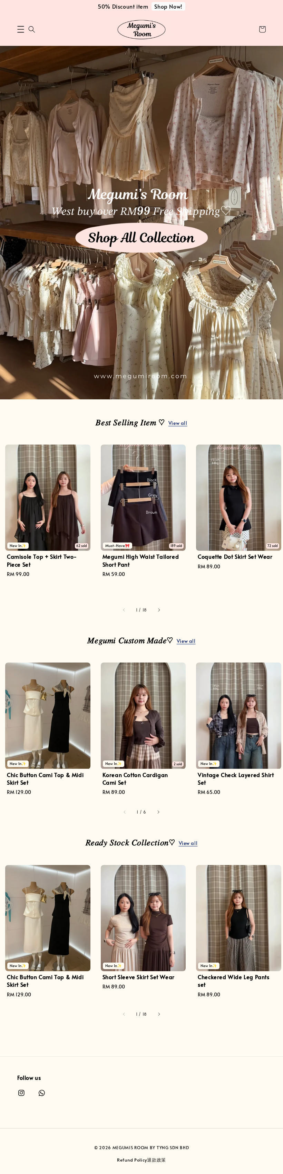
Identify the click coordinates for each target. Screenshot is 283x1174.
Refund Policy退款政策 (141, 1160)
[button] (20, 29)
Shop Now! (168, 6)
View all (177, 423)
